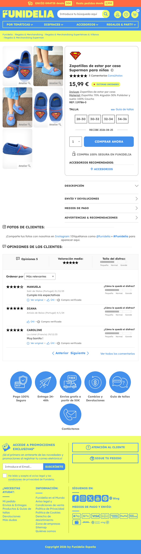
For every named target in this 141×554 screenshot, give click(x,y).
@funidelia (103, 236)
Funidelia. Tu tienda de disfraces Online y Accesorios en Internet (28, 14)
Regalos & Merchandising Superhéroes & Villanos (72, 34)
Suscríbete (54, 466)
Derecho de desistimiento (44, 518)
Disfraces (52, 24)
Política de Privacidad (50, 508)
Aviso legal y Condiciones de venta (50, 503)
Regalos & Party (120, 24)
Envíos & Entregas (15, 505)
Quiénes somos (46, 531)
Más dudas (10, 520)
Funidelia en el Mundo (50, 497)
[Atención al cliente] (126, 14)
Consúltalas (115, 75)
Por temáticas (18, 24)
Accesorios (86, 24)
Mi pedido (9, 501)
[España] (75, 498)
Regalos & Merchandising (29, 34)
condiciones (15, 479)
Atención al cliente (108, 447)
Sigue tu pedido (107, 458)
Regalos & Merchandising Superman (24, 37)
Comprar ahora (109, 142)
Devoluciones (11, 516)
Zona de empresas (48, 523)
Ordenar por (14, 276)
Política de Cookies (48, 512)
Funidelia (8, 34)
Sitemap (41, 527)
